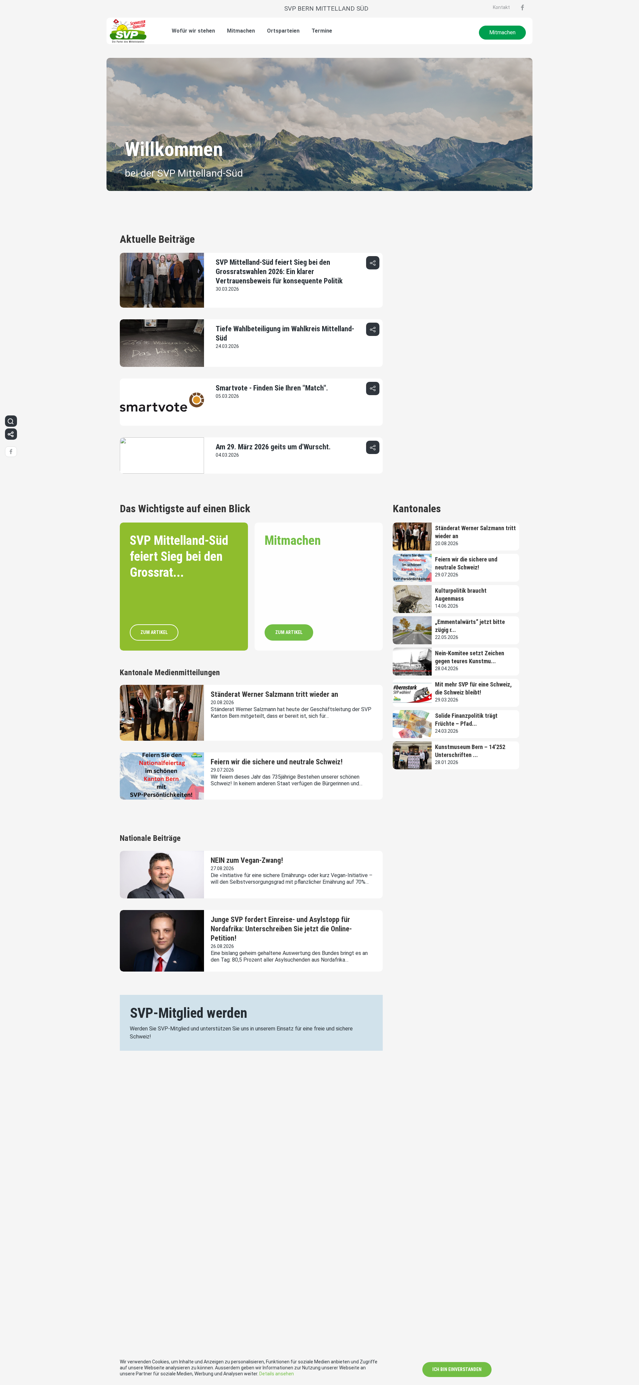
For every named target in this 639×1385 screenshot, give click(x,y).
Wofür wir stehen (193, 31)
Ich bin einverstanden (457, 1369)
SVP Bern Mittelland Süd (326, 8)
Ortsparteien (283, 31)
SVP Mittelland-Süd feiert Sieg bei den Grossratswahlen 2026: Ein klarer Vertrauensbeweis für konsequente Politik (279, 271)
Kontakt (501, 7)
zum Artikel (154, 632)
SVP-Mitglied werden (188, 1013)
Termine (322, 31)
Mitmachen (241, 31)
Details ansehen (276, 1373)
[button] (372, 262)
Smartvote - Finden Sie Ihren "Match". (272, 388)
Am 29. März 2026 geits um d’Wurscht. (273, 447)
